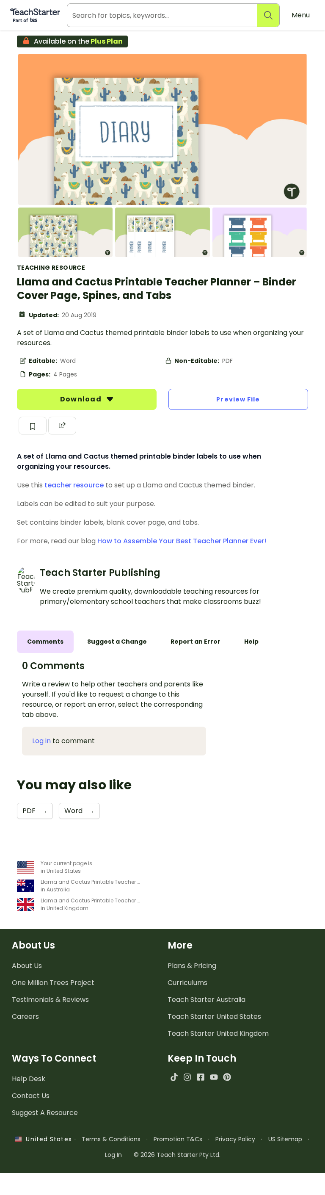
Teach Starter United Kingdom (218, 1033)
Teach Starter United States (214, 1016)
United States (47, 1139)
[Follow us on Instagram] (187, 1077)
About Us (27, 966)
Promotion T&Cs (178, 1139)
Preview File (238, 399)
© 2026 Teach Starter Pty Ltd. (177, 1155)
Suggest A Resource (45, 1113)
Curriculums (187, 983)
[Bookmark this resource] (33, 425)
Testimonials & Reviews (50, 999)
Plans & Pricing (192, 966)
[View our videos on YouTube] (213, 1077)
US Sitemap (285, 1139)
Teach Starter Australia (206, 999)
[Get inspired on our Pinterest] (227, 1077)
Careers (25, 1016)
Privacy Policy (235, 1139)
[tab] (45, 642)
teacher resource (74, 485)
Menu (301, 15)
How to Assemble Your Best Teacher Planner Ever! (181, 541)
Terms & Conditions (111, 1139)
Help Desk (28, 1079)
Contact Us (31, 1096)
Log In (113, 1155)
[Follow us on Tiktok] (174, 1077)
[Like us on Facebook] (200, 1077)
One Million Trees (53, 983)
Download (81, 399)
